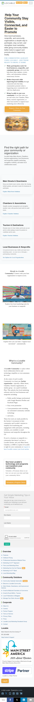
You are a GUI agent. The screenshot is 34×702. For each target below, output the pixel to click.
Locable (20, 690)
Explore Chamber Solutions (11, 213)
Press (5, 619)
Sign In (25, 2)
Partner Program (8, 611)
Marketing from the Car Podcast (12, 568)
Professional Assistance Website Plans (14, 560)
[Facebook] (10, 700)
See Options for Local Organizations (13, 257)
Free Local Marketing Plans (11, 565)
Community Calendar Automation (12, 581)
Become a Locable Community (12, 583)
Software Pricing (8, 558)
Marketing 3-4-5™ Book (10, 570)
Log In (5, 681)
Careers (5, 608)
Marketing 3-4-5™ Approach (11, 563)
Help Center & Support (7, 637)
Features (5, 555)
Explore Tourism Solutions (10, 235)
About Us (6, 606)
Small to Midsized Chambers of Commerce (15, 590)
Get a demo (19, 2)
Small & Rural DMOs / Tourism (12, 593)
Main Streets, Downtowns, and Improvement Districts (15, 587)
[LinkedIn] (23, 700)
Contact (5, 624)
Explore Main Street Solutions (11, 191)
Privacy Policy (7, 616)
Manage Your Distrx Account (11, 598)
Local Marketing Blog (9, 573)
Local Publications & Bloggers (11, 596)
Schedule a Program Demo (16, 482)
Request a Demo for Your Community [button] (17, 109)
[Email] (30, 700)
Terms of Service (8, 614)
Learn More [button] (17, 184)
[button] (31, 2)
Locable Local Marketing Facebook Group (15, 621)
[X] (17, 700)
